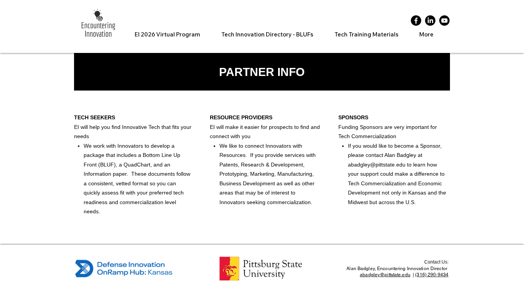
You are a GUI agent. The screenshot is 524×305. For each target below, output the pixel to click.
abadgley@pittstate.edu (376, 165)
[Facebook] (416, 20)
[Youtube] (444, 20)
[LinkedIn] (430, 20)
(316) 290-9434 (431, 274)
